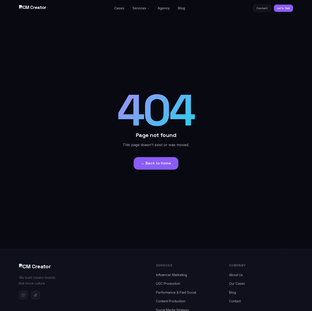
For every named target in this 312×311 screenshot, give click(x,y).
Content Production (170, 301)
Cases (119, 8)
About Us (236, 275)
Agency (164, 8)
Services (139, 8)
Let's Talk (283, 8)
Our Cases (237, 283)
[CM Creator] (32, 8)
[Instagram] (23, 295)
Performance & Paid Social (176, 292)
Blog (181, 8)
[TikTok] (35, 295)
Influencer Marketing (171, 275)
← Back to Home (156, 163)
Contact (262, 8)
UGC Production (168, 283)
